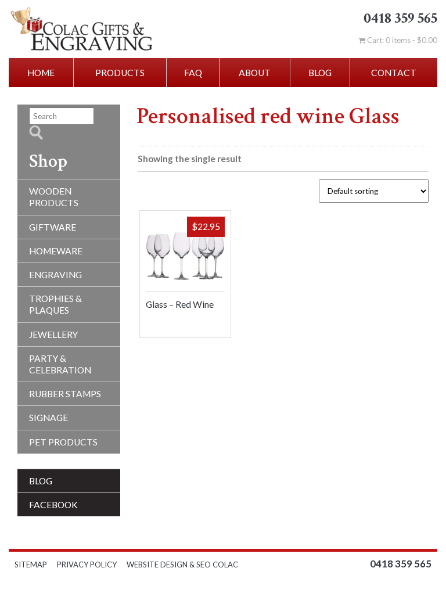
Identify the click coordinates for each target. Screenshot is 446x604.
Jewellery (53, 334)
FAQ (193, 72)
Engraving (55, 274)
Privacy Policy (87, 564)
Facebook (53, 504)
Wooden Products (53, 197)
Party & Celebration (60, 364)
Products (120, 72)
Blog (320, 72)
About (255, 72)
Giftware (52, 227)
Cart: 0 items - (401, 40)
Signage (48, 417)
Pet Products (63, 442)
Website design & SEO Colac (183, 564)
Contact (393, 72)
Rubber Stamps (65, 394)
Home (41, 72)
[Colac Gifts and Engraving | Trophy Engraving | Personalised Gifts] (89, 29)
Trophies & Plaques (55, 304)
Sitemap (31, 564)
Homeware (55, 251)
